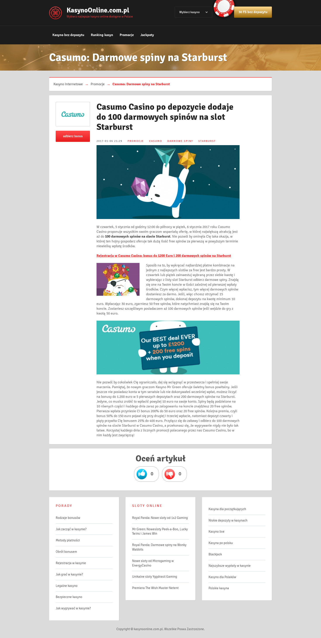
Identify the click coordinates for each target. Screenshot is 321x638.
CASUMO (155, 141)
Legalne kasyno (67, 586)
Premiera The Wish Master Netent (155, 588)
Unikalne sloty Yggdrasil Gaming (154, 577)
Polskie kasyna (219, 588)
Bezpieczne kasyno (69, 597)
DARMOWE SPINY (180, 141)
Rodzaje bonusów (68, 518)
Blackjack (215, 554)
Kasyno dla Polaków (222, 577)
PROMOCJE (136, 141)
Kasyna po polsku (221, 543)
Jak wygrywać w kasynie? (73, 608)
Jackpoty (147, 35)
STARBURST (207, 141)
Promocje (127, 35)
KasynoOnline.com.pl (98, 10)
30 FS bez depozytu (253, 12)
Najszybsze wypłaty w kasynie (230, 566)
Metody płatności (68, 540)
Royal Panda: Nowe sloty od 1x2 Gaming (160, 518)
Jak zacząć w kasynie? (71, 529)
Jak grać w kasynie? (69, 574)
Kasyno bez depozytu (68, 35)
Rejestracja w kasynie (71, 563)
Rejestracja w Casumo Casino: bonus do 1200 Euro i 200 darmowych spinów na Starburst (164, 256)
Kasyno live (216, 532)
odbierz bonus (73, 136)
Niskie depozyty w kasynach (228, 520)
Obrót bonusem (66, 552)
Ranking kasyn (102, 35)
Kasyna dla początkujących (227, 509)
